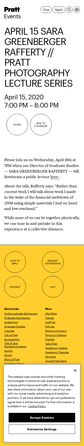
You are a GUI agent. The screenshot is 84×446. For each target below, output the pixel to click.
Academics (11, 322)
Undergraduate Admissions (20, 313)
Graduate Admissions (17, 317)
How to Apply (15, 262)
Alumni (8, 350)
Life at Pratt (11, 334)
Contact (15, 287)
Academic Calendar (57, 352)
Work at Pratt (12, 359)
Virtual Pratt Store (56, 360)
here (54, 176)
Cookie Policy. (37, 406)
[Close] (75, 370)
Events (12, 16)
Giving (8, 354)
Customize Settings (42, 429)
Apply (59, 9)
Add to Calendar (40, 125)
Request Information (53, 262)
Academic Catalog (56, 347)
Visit (52, 287)
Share (17, 124)
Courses (9, 330)
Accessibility (12, 339)
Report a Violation (56, 334)
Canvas (49, 317)
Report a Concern (56, 330)
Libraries (50, 356)
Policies (49, 326)
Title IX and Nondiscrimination (15, 345)
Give (46, 9)
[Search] (69, 9)
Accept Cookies (42, 417)
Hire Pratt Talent (13, 363)
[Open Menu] (76, 9)
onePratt (50, 322)
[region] (42, 403)
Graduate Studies (14, 326)
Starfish (49, 339)
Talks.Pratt (51, 343)
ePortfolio (51, 313)
